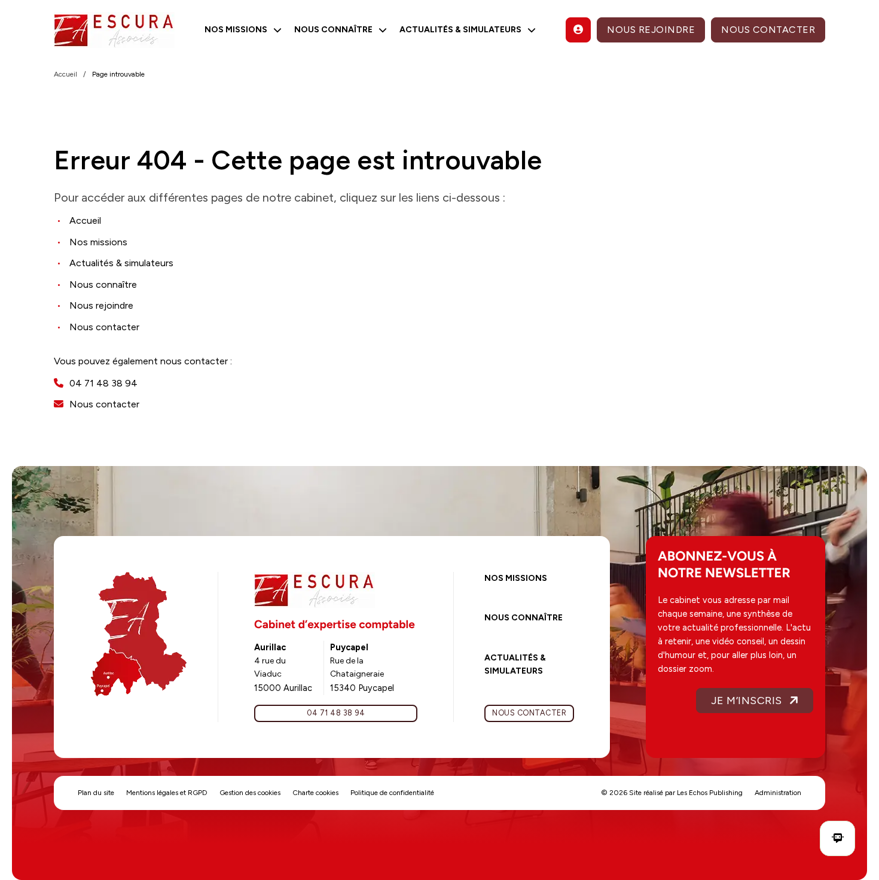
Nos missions (515, 578)
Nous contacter (768, 29)
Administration (778, 792)
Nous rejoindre (651, 29)
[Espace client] (578, 29)
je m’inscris (746, 700)
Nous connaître (523, 618)
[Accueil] (114, 30)
